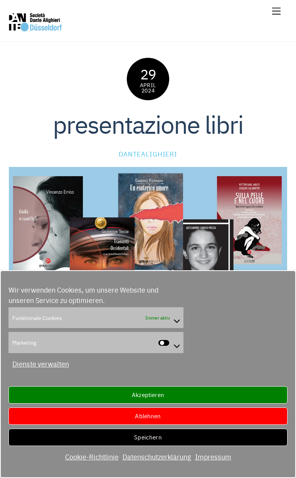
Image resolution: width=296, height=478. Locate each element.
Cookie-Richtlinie (92, 456)
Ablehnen (148, 416)
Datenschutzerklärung (157, 456)
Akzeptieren (148, 394)
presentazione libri (148, 123)
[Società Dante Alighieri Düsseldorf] (35, 29)
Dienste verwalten (40, 364)
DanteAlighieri (148, 153)
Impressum (213, 456)
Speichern (147, 437)
